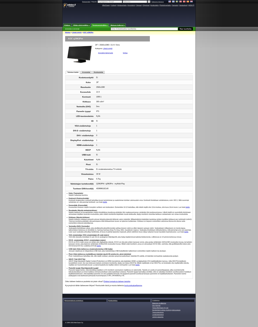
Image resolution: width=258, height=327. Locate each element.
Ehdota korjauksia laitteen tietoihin (117, 281)
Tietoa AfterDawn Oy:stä (160, 308)
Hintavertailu (122, 5)
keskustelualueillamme (133, 285)
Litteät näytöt (77, 32)
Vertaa (125, 53)
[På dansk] (184, 2)
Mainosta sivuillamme (159, 303)
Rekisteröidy (86, 2)
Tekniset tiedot (72, 72)
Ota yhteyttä (156, 305)
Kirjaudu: (95, 2)
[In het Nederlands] (191, 2)
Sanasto (175, 5)
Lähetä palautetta (157, 317)
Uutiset (113, 5)
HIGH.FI (191, 5)
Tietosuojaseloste (158, 312)
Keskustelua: (113, 300)
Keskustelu (154, 5)
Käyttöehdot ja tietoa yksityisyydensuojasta (166, 310)
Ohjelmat (146, 5)
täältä (105, 202)
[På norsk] (180, 2)
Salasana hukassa (158, 2)
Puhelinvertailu (165, 5)
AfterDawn (106, 5)
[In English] (170, 2)
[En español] (188, 2)
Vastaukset (183, 5)
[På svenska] (177, 2)
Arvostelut (131, 5)
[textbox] (144, 28)
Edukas (67, 32)
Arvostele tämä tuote (105, 53)
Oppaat (138, 5)
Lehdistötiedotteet (158, 314)
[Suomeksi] (173, 2)
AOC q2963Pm (88, 32)
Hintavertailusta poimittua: (73, 300)
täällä (99, 246)
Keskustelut (98, 72)
